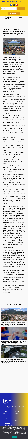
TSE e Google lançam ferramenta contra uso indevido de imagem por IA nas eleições (13, 361)
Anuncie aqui (5, 418)
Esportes (16, 415)
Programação (5, 415)
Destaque (16, 413)
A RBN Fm (4, 413)
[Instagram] (14, 5)
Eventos (16, 418)
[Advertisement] (14, 379)
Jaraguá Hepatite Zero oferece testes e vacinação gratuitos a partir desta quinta (14, 342)
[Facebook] (11, 5)
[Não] (26, 432)
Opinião (16, 420)
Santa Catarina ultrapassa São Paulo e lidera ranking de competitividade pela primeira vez (13, 324)
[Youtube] (16, 5)
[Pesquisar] (21, 8)
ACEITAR (14, 437)
